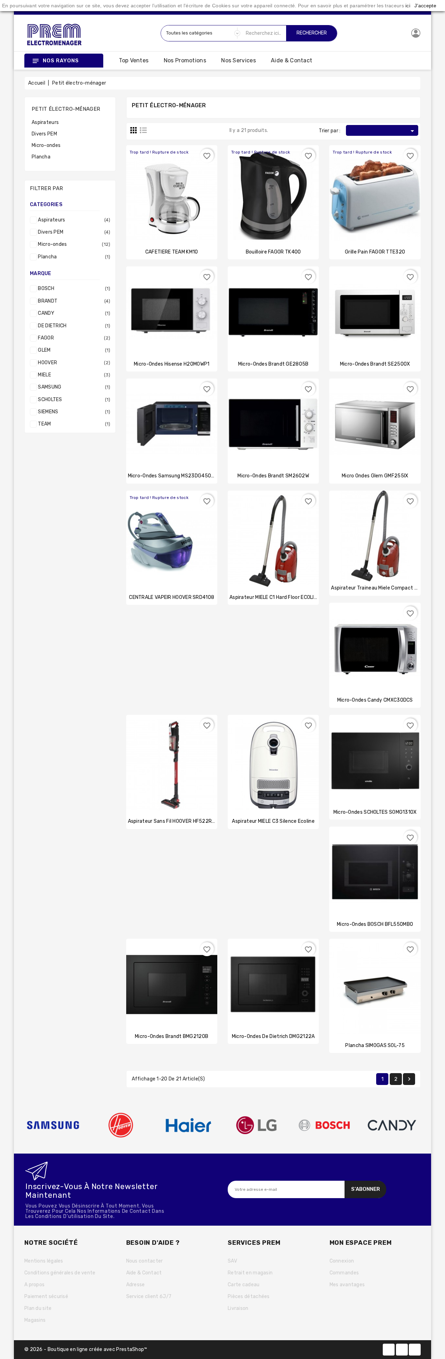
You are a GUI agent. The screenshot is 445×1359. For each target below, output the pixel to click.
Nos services (238, 60)
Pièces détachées (249, 1296)
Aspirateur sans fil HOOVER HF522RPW (173, 821)
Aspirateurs (45, 122)
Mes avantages (347, 1285)
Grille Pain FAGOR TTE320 (375, 252)
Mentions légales (43, 1261)
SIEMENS (73, 412)
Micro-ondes (46, 145)
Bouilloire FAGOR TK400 (273, 252)
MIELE (73, 375)
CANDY (73, 313)
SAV (232, 1261)
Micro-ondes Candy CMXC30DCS (375, 700)
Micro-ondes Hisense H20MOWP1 (171, 364)
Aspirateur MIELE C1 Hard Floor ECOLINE (274, 597)
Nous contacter (144, 1261)
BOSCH (73, 288)
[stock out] (158, 188)
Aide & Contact (291, 60)
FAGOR (73, 338)
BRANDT (73, 301)
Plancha (41, 157)
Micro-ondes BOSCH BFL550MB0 (375, 924)
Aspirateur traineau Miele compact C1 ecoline (384, 588)
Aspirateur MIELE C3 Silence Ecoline (273, 821)
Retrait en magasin (250, 1273)
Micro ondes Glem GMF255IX (375, 476)
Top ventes (133, 60)
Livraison (238, 1308)
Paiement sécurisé (46, 1296)
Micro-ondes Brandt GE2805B (273, 364)
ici (407, 5)
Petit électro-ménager (66, 109)
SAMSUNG (73, 387)
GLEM (73, 350)
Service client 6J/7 (149, 1296)
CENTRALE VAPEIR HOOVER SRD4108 (171, 597)
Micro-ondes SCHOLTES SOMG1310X (375, 812)
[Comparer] (171, 188)
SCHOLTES (73, 400)
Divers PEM (44, 134)
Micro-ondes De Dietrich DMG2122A (273, 1036)
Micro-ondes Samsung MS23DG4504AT (174, 476)
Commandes (344, 1273)
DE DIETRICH (73, 326)
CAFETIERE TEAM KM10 (171, 252)
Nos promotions (185, 60)
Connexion (342, 1261)
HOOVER (73, 363)
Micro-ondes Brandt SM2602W (273, 476)
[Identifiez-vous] (416, 33)
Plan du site (38, 1308)
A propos (34, 1285)
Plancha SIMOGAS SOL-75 (375, 1045)
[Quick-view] (185, 188)
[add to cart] (158, 306)
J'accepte (425, 5)
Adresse (135, 1285)
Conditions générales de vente (60, 1273)
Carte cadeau (244, 1285)
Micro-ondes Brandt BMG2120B (171, 1036)
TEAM (73, 424)
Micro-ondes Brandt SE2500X (375, 364)
